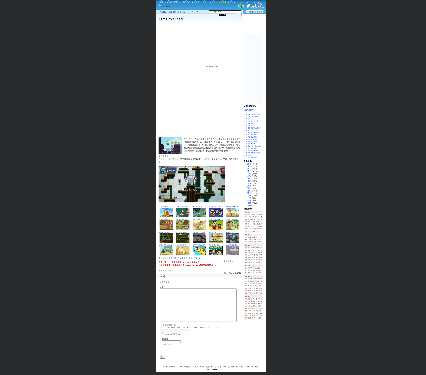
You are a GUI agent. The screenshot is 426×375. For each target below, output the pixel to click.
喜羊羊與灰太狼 (257, 229)
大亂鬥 (260, 304)
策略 (249, 196)
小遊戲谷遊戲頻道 (184, 367)
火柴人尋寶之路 (251, 135)
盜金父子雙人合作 (215, 206)
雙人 (246, 268)
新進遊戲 (168, 2)
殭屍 (246, 311)
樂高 (257, 288)
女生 (249, 169)
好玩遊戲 (204, 2)
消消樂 (247, 286)
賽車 (249, 171)
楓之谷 (255, 299)
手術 (249, 293)
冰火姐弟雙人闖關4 (199, 232)
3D (257, 318)
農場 (257, 293)
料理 (249, 257)
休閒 (249, 203)
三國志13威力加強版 (236, 367)
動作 (249, 164)
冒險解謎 (181, 12)
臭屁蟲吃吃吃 (163, 206)
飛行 (249, 188)
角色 (249, 186)
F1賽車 (259, 242)
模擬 (257, 315)
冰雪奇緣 (247, 248)
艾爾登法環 (249, 110)
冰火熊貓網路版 (181, 245)
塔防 (260, 315)
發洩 (257, 308)
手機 (249, 315)
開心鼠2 (249, 119)
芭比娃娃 (259, 262)
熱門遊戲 (186, 2)
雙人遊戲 (232, 2)
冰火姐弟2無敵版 (164, 219)
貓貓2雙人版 (197, 219)
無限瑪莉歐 (212, 232)
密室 (249, 200)
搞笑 (257, 290)
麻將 (251, 278)
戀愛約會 (247, 252)
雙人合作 (258, 268)
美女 (246, 255)
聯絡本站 (173, 367)
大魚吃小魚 (258, 281)
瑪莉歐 (247, 224)
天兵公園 (259, 219)
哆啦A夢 (251, 217)
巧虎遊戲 (254, 214)
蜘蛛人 (260, 306)
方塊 (253, 293)
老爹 (253, 318)
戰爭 (246, 315)
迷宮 (260, 290)
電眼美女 (259, 248)
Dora (246, 217)
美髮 (253, 255)
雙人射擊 (247, 270)
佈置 (249, 183)
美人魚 (260, 250)
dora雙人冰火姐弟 (231, 219)
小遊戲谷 (163, 12)
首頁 (161, 2)
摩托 (249, 242)
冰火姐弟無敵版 (164, 232)
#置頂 (232, 273)
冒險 (201, 258)
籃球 (257, 313)
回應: (162, 287)
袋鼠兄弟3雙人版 (252, 139)
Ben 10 (247, 226)
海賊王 (260, 214)
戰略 (260, 313)
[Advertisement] (211, 28)
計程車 (254, 242)
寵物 (253, 257)
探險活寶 (259, 224)
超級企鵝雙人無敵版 (165, 245)
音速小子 (259, 226)
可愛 (196, 258)
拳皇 (246, 308)
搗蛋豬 (255, 283)
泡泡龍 (252, 281)
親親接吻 (247, 250)
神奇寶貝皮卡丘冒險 (253, 114)
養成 (260, 286)
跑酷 (253, 315)
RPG (249, 313)
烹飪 (249, 181)
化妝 (257, 257)
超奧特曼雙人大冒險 (253, 153)
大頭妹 (253, 248)
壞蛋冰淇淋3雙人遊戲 (253, 146)
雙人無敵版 (248, 273)
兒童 (246, 229)
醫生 (246, 293)
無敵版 (260, 299)
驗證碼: (165, 339)
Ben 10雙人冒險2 (214, 245)
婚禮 (254, 262)
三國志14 (224, 367)
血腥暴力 (254, 306)
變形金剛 (254, 304)
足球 (253, 313)
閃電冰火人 (250, 155)
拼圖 (253, 288)
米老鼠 (247, 219)
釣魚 (246, 290)
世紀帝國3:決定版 (198, 367)
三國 (253, 308)
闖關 (191, 258)
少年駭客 (253, 226)
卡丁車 (260, 237)
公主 (257, 255)
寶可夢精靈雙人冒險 (199, 245)
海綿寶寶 (247, 214)
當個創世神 (248, 283)
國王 (249, 318)
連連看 (252, 286)
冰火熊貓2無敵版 (198, 206)
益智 (249, 166)
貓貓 (259, 270)
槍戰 (249, 308)
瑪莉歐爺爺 (250, 123)
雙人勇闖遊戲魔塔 (231, 245)
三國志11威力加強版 (252, 367)
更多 (259, 318)
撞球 (246, 288)
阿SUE (253, 252)
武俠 (253, 311)
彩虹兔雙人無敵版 (181, 219)
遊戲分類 (172, 12)
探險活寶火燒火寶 (252, 121)
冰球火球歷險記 (251, 148)
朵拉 (249, 229)
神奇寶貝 (253, 224)
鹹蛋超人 (254, 301)
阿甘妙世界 (248, 231)
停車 (246, 237)
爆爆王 (260, 283)
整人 (256, 286)
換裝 (249, 255)
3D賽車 (254, 237)
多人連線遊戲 (257, 273)
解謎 (249, 290)
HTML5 (250, 205)
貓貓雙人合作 (230, 232)
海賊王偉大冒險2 (252, 137)
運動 (249, 191)
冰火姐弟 (254, 270)
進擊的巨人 (256, 231)
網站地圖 (166, 367)
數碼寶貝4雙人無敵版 (233, 206)
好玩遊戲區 (183, 258)
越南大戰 (247, 306)
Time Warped (192, 12)
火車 (246, 239)
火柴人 (260, 301)
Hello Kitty (248, 262)
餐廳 (246, 257)
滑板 (249, 239)
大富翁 (247, 281)
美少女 (255, 259)
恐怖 (246, 318)
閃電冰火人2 (250, 125)
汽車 (249, 237)
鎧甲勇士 (247, 304)
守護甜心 (254, 250)
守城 (249, 193)
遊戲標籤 (214, 2)
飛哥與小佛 (258, 217)
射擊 (249, 198)
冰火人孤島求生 (251, 157)
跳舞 (260, 257)
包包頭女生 (248, 259)
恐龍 (249, 311)
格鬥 (249, 178)
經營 (249, 176)
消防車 (259, 239)
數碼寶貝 (259, 221)
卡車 (246, 242)
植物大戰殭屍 (257, 278)
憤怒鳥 (247, 278)
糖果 (260, 293)
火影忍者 (253, 219)
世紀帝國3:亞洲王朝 (213, 367)
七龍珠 (253, 221)
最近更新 (177, 2)
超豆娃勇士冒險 (251, 141)
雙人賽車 (251, 268)
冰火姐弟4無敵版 (181, 232)
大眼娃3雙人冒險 (252, 116)
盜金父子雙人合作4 (182, 206)
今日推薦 (195, 2)
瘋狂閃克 (247, 301)
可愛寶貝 (259, 252)
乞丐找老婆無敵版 (215, 219)
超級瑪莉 (247, 221)
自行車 (254, 239)
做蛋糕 (260, 259)
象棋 (253, 290)
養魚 (249, 288)
